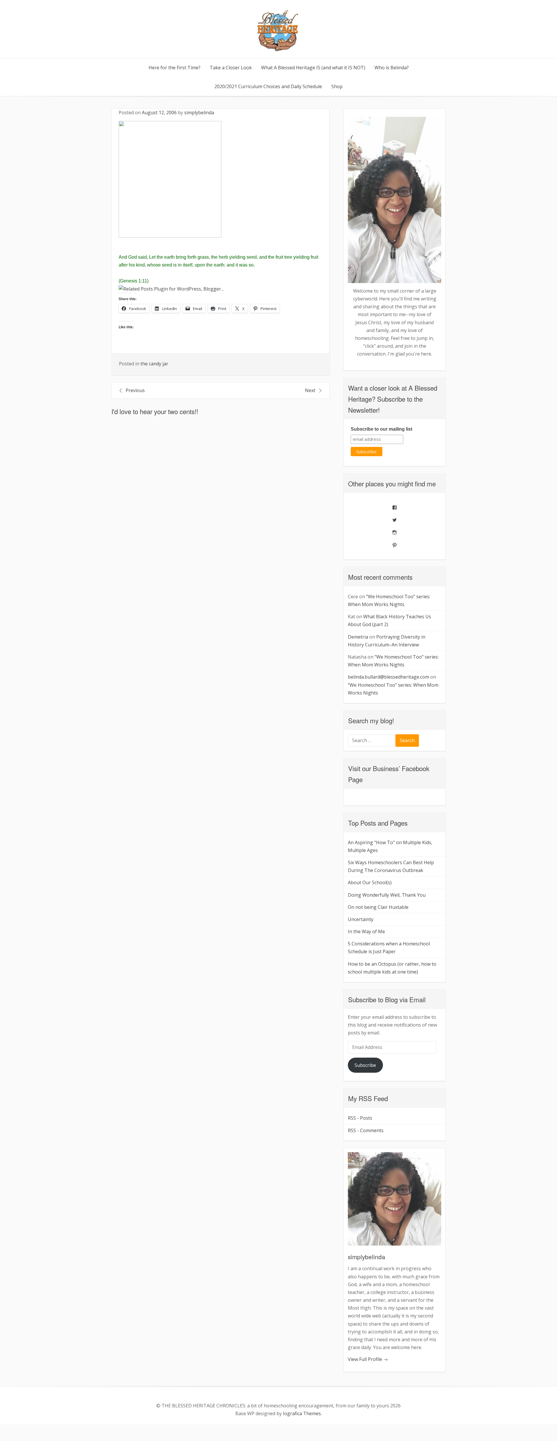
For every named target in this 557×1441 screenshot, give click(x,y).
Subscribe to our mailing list (381, 429)
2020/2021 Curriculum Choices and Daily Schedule (268, 86)
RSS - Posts (360, 1118)
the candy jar (154, 363)
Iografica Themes (302, 1413)
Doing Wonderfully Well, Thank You (387, 895)
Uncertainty (360, 919)
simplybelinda (199, 112)
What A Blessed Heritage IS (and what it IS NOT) (313, 67)
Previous (135, 390)
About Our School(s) (370, 882)
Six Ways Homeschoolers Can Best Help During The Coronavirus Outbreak (391, 866)
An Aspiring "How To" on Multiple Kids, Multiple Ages (390, 846)
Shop (337, 86)
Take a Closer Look (231, 67)
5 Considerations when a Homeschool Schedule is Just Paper (389, 947)
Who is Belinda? (392, 67)
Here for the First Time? (174, 67)
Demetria (358, 637)
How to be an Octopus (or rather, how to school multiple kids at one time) (392, 968)
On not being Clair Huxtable (378, 907)
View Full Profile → (368, 1359)
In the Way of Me (366, 931)
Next (310, 390)
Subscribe (365, 1065)
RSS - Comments (366, 1130)
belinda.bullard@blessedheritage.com (388, 677)
